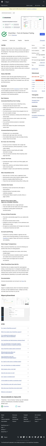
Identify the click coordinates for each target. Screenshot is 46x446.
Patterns (14, 421)
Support (25, 417)
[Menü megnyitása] (44, 2)
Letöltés (42, 34)
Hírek (2, 417)
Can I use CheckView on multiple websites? (10, 365)
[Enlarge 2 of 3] (28, 299)
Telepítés (20, 40)
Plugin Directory (4, 5)
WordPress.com (5, 425)
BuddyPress (4, 431)
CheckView (14, 35)
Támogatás (42, 40)
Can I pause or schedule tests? (8, 376)
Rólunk (2, 415)
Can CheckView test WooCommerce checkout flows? (13, 340)
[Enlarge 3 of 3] (28, 308)
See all (43, 91)
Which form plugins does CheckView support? (11, 331)
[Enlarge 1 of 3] (13, 299)
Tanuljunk (26, 415)
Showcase (14, 415)
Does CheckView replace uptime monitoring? (11, 348)
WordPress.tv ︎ (27, 421)
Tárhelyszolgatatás (5, 419)
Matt (3, 427)
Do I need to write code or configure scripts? (11, 361)
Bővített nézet (35, 68)
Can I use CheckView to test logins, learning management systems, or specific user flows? (11, 344)
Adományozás (38, 419)
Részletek (4, 40)
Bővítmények (15, 419)
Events (36, 417)
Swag (36, 421)
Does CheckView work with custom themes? (11, 384)
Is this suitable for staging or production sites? (11, 380)
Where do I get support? (6, 391)
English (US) (42, 62)
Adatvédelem (4, 421)
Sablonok (14, 417)
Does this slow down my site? (7, 373)
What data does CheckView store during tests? (11, 388)
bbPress (3, 429)
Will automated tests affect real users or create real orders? (8, 353)
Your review (34, 91)
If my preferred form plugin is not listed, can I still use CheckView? (8, 336)
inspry (19, 406)
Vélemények (12, 40)
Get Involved (38, 415)
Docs (23, 281)
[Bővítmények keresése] (14, 13)
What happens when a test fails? (8, 369)
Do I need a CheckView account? (8, 328)
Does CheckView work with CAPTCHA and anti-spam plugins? (8, 357)
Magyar (5, 437)
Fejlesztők (26, 419)
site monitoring (41, 65)
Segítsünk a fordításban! (32, 8)
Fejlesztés (27, 40)
